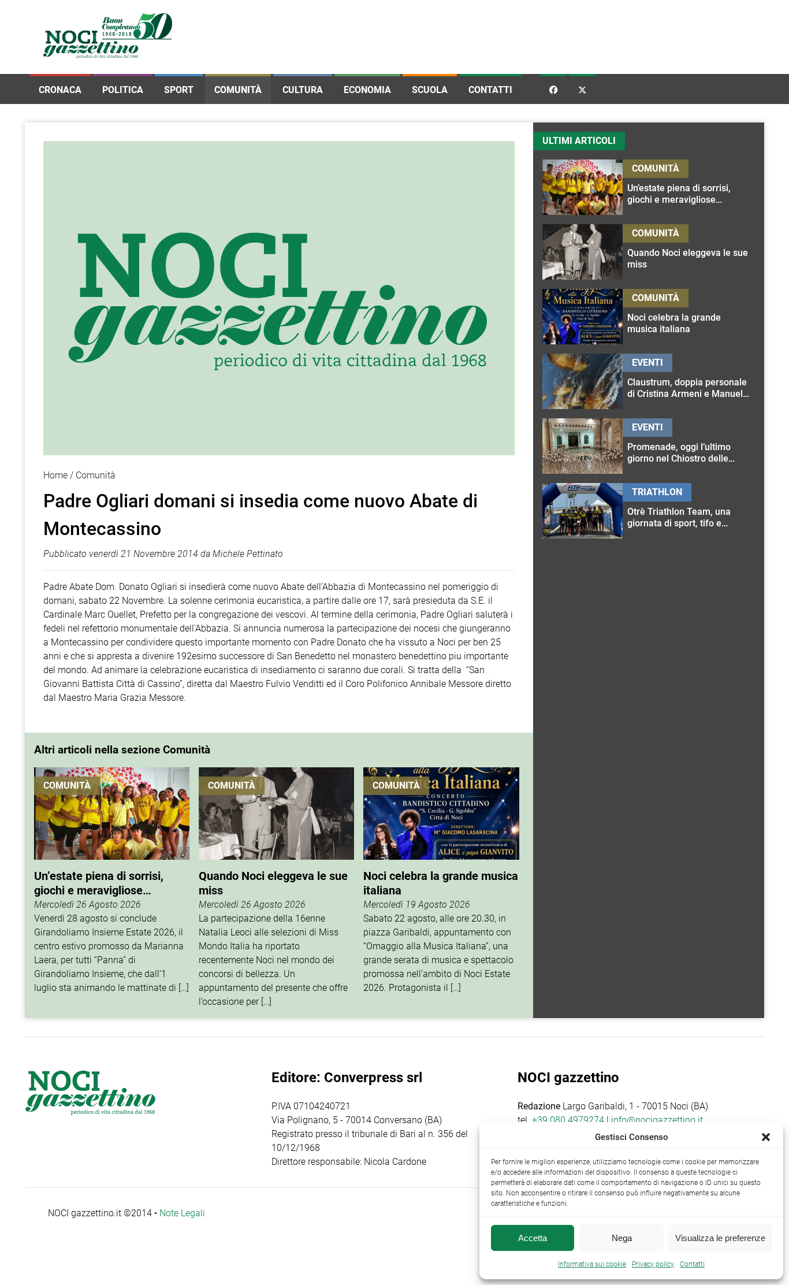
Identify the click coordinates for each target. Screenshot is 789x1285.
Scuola (430, 89)
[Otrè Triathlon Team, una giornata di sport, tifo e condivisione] (688, 510)
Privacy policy (653, 1264)
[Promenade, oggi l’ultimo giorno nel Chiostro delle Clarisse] (688, 446)
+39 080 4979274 (568, 1120)
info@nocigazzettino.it (657, 1120)
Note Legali (182, 1213)
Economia (367, 89)
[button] (766, 1137)
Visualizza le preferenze (720, 1238)
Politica (122, 89)
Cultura (302, 89)
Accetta (532, 1238)
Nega (622, 1238)
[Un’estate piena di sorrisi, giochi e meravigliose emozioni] (111, 888)
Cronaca (60, 89)
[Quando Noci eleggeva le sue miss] (276, 888)
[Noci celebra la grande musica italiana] (441, 888)
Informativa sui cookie (592, 1264)
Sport (178, 89)
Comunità (238, 89)
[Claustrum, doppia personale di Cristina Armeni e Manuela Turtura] (688, 381)
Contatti (490, 89)
